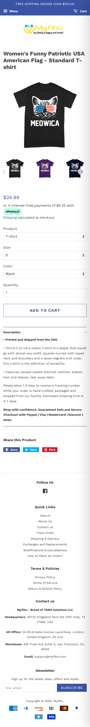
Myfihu (58, 701)
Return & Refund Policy (45, 588)
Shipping (10, 217)
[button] (45, 332)
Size (6, 247)
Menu (13, 11)
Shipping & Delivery (45, 538)
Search (45, 515)
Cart (83, 11)
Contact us (45, 527)
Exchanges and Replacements (45, 544)
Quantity (10, 285)
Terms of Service (45, 583)
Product (10, 229)
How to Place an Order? (45, 556)
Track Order (45, 532)
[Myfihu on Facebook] (45, 492)
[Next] (81, 171)
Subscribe (72, 688)
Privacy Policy (45, 577)
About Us (45, 521)
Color (8, 266)
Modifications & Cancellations (45, 550)
